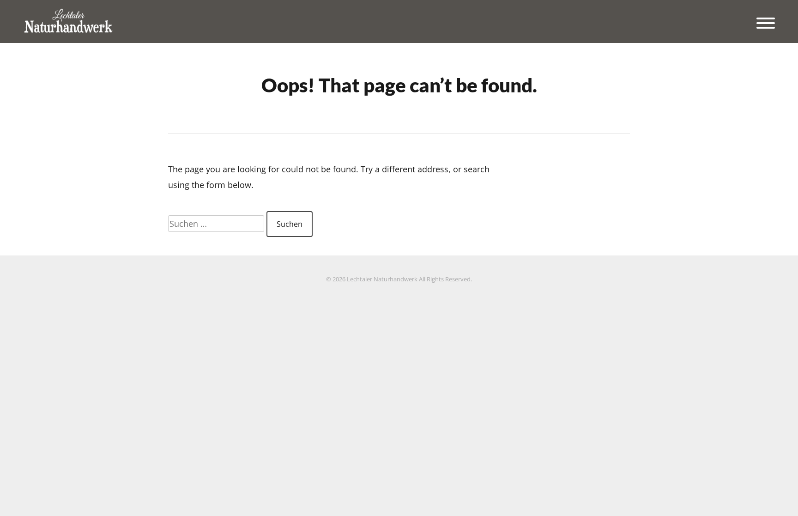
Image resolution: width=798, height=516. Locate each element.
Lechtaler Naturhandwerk (382, 279)
